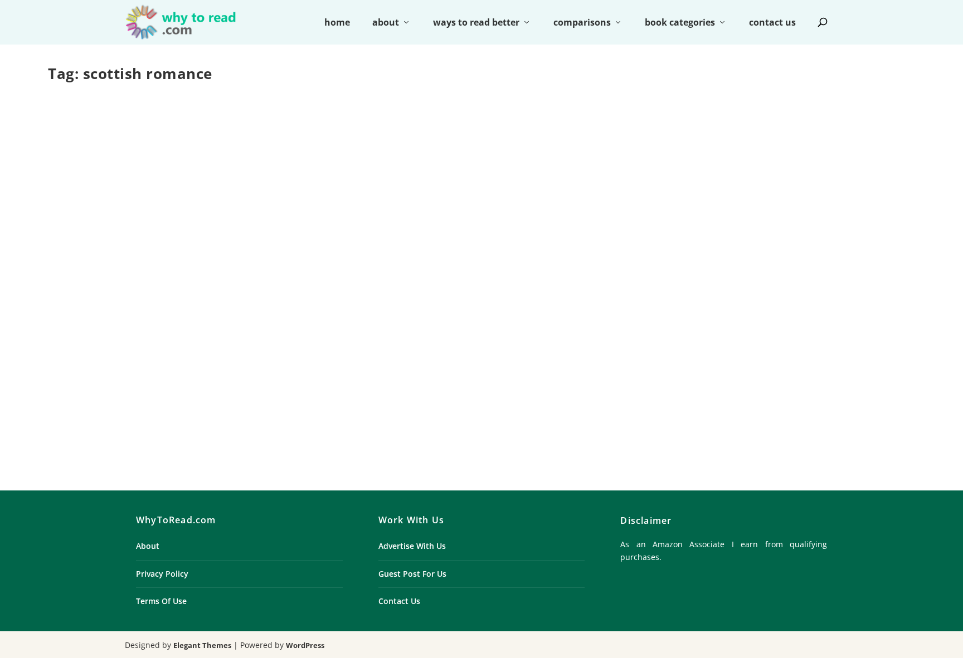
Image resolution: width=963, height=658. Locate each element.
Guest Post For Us (412, 573)
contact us (772, 23)
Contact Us (399, 601)
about (385, 23)
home (337, 23)
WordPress (305, 645)
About (147, 546)
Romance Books (264, 383)
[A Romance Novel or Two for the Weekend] (264, 219)
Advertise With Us (412, 546)
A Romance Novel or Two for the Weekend (264, 365)
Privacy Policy (162, 573)
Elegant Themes (202, 645)
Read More (92, 435)
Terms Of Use (161, 601)
